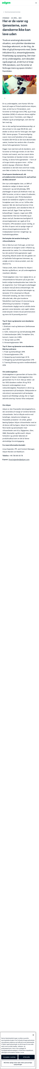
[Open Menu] (36, 3)
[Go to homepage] (6, 3)
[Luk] (33, 1035)
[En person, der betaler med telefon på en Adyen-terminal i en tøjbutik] (19, 98)
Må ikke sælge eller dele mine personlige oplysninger (18, 1063)
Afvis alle (26, 1057)
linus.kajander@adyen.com (19, 459)
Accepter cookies (9, 1057)
